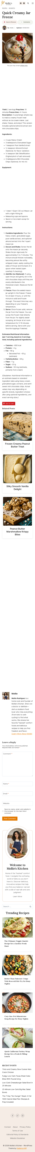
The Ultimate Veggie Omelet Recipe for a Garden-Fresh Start (16, 943)
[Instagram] (22, 1115)
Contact (7, 1127)
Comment (7, 754)
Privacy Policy (25, 1127)
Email (6, 794)
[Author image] (4, 28)
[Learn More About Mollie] (22, 734)
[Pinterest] (20, 3)
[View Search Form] (28, 3)
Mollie (12, 28)
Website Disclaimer (17, 1138)
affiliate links (24, 65)
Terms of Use (17, 1131)
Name (6, 784)
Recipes (4, 8)
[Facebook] (23, 3)
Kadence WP (22, 1148)
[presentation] (17, 927)
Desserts (12, 8)
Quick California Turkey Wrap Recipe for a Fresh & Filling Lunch (17, 1054)
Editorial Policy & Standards (17, 1134)
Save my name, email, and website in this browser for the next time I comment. (17, 811)
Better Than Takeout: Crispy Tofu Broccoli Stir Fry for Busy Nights (17, 981)
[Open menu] (33, 3)
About (15, 1127)
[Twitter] (17, 1115)
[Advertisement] (17, 86)
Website (6, 803)
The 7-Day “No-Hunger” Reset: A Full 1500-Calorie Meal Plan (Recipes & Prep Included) (16, 1099)
